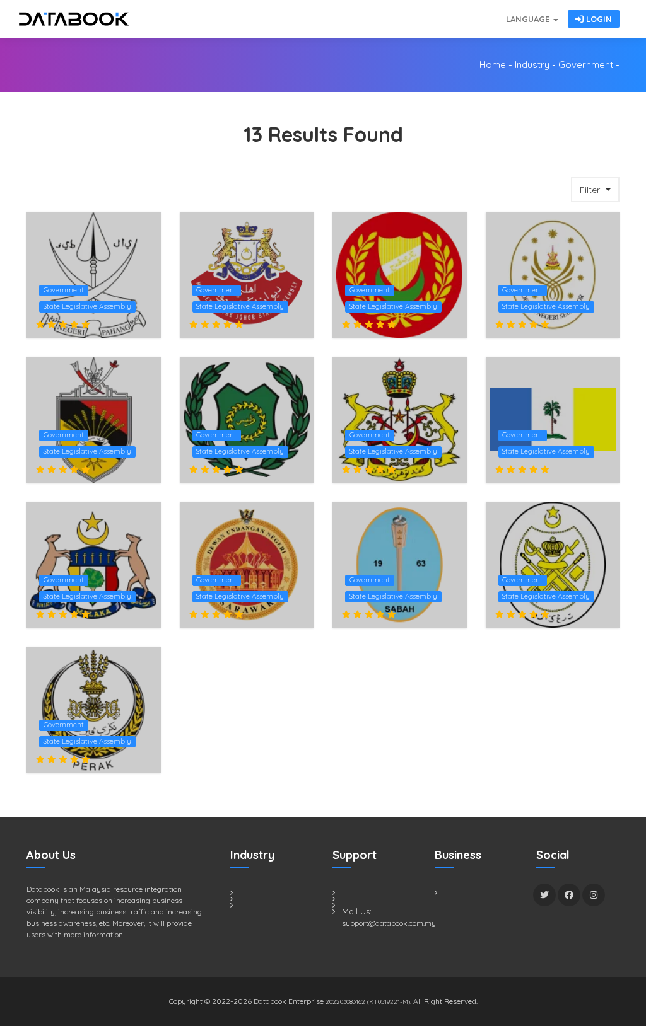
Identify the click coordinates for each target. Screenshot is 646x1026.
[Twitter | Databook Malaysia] (544, 895)
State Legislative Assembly (87, 306)
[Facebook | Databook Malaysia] (569, 895)
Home (492, 65)
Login (598, 19)
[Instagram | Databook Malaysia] (593, 895)
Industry (532, 65)
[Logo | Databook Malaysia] (74, 19)
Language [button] (529, 19)
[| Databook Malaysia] (430, 12)
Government (585, 65)
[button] (595, 189)
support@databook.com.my (379, 923)
